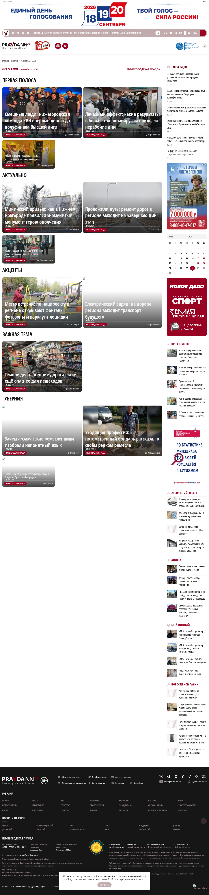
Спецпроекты (98, 783)
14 (192, 258)
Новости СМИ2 (175, 763)
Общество (65, 805)
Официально (125, 805)
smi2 (190, 873)
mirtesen (184, 873)
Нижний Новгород (78, 829)
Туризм (93, 810)
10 (170, 258)
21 (192, 263)
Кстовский (40, 829)
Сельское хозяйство (186, 805)
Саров (106, 829)
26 (181, 268)
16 (204, 258)
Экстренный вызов (184, 492)
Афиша (176, 560)
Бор (71, 825)
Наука (180, 800)
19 (181, 263)
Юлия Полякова (74, 229)
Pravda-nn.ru (155, 229)
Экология (123, 810)
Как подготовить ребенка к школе (92, 33)
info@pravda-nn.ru (172, 781)
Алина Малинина (47, 165)
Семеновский (144, 829)
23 (204, 263)
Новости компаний (184, 684)
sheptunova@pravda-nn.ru (159, 847)
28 (192, 268)
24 (170, 268)
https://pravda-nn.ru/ (28, 855)
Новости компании (157, 810)
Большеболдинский (44, 825)
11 (175, 258)
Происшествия (97, 805)
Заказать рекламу (123, 777)
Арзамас (5, 825)
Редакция (119, 783)
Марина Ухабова (73, 134)
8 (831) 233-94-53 (199, 781)
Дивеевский (7, 829)
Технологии (37, 810)
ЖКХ (62, 800)
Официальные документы (74, 783)
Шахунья (176, 829)
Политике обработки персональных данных (120, 879)
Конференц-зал (99, 777)
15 (198, 258)
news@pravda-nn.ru (136, 847)
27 (187, 268)
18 (175, 263)
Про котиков (180, 344)
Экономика (182, 810)
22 (198, 263)
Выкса (107, 825)
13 (187, 258)
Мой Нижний (180, 625)
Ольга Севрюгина (154, 452)
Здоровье (94, 800)
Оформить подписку (71, 777)
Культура (152, 800)
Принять (104, 885)
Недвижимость (9, 805)
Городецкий (144, 825)
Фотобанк (138, 783)
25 (175, 268)
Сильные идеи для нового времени (53, 33)
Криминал (124, 800)
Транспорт (65, 810)
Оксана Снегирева (46, 260)
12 (181, 258)
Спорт (5, 810)
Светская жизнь (155, 805)
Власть (35, 800)
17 (170, 263)
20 (187, 263)
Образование (38, 805)
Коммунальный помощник (126, 33)
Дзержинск (177, 825)
